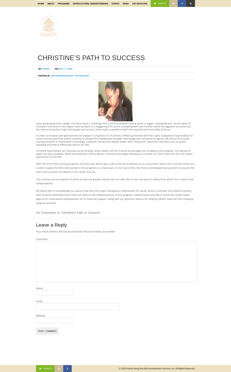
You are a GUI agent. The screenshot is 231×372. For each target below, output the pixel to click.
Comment (42, 239)
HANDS (44, 68)
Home (41, 3)
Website (40, 315)
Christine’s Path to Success (91, 57)
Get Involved (139, 4)
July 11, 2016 (63, 68)
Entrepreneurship (62, 75)
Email (39, 301)
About (50, 4)
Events (114, 4)
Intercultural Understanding (89, 4)
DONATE (162, 3)
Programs (63, 4)
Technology (81, 75)
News (126, 3)
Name (39, 288)
